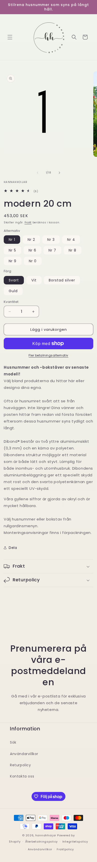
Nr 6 (32, 250)
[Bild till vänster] (37, 172)
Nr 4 (71, 239)
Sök (13, 742)
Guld (13, 290)
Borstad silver (62, 280)
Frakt (28, 222)
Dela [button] (13, 547)
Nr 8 (72, 250)
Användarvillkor (24, 753)
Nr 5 (12, 250)
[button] (9, 37)
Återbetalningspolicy (41, 842)
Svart (14, 280)
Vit (34, 280)
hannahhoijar (45, 835)
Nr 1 (12, 239)
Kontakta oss (22, 776)
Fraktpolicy (65, 849)
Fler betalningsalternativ (48, 355)
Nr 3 (51, 239)
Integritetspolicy (75, 842)
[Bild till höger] (59, 172)
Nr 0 (33, 261)
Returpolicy (20, 765)
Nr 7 (52, 250)
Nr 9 (12, 261)
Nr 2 (31, 239)
